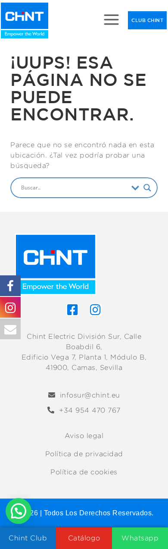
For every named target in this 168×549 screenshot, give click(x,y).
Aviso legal (84, 435)
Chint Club (28, 538)
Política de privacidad (84, 454)
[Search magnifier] (147, 188)
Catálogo (84, 538)
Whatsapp (140, 538)
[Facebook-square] (72, 310)
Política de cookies (84, 472)
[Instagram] (96, 310)
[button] (18, 511)
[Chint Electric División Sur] (24, 20)
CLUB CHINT (147, 20)
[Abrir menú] (111, 20)
